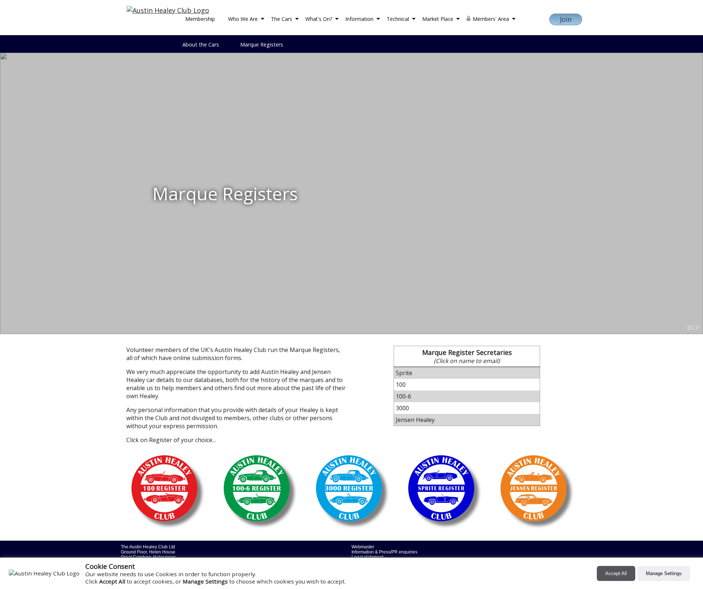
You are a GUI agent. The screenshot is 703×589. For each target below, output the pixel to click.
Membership (200, 18)
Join (566, 19)
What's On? (318, 18)
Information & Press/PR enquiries (384, 552)
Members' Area (491, 18)
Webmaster (363, 546)
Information (359, 18)
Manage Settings (664, 573)
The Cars (281, 18)
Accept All (616, 573)
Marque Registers (261, 44)
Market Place (437, 18)
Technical (398, 18)
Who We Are (243, 18)
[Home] (168, 10)
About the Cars (200, 44)
